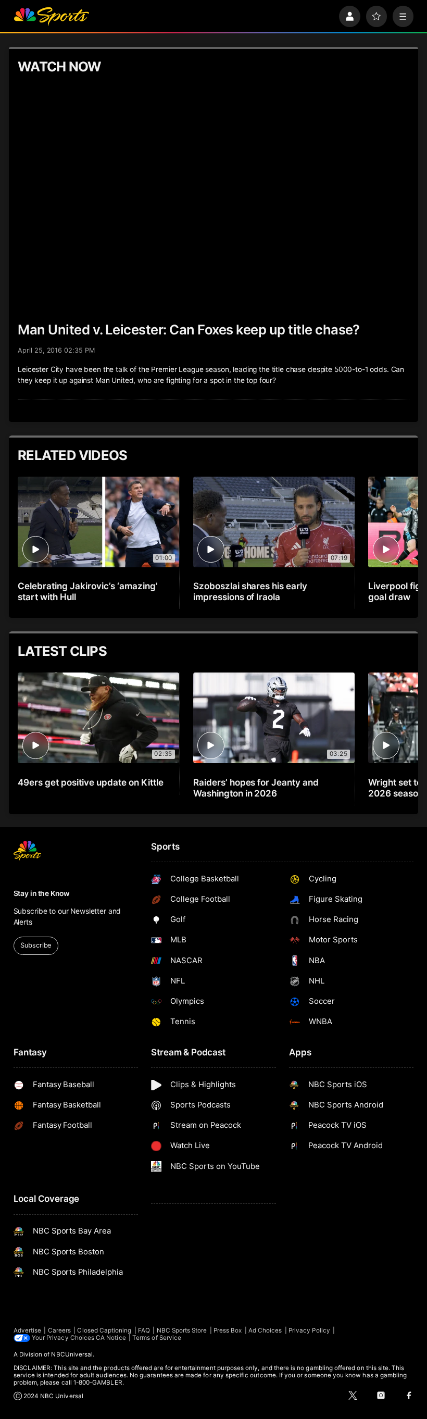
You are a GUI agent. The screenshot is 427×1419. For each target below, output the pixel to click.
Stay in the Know (42, 893)
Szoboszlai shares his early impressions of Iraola (250, 591)
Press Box (228, 1330)
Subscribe (35, 945)
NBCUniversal (72, 1354)
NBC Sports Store (182, 1330)
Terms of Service (156, 1337)
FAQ (144, 1330)
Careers (59, 1330)
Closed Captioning (104, 1330)
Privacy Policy (309, 1330)
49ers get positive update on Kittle (90, 782)
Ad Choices (265, 1330)
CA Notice (111, 1337)
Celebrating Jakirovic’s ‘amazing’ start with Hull (87, 591)
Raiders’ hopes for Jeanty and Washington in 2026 (256, 788)
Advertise (28, 1330)
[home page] (51, 16)
